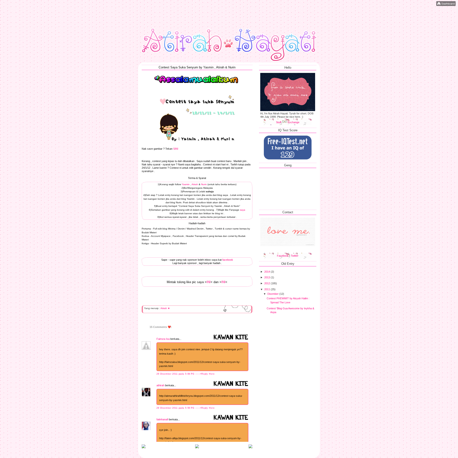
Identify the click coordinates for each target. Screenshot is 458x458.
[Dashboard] (446, 4)
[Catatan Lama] (250, 447)
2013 (267, 277)
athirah (160, 385)
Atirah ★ (165, 308)
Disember (273, 293)
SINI (175, 148)
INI (209, 282)
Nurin (204, 184)
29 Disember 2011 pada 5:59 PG (175, 408)
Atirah (194, 184)
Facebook (283, 255)
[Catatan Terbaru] (144, 447)
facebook (227, 259)
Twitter (294, 255)
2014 (267, 271)
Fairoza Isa (163, 338)
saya (242, 210)
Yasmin (186, 184)
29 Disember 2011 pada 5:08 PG (175, 374)
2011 (267, 289)
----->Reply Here (205, 374)
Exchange (293, 122)
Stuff (279, 122)
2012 (267, 283)
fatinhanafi (162, 419)
